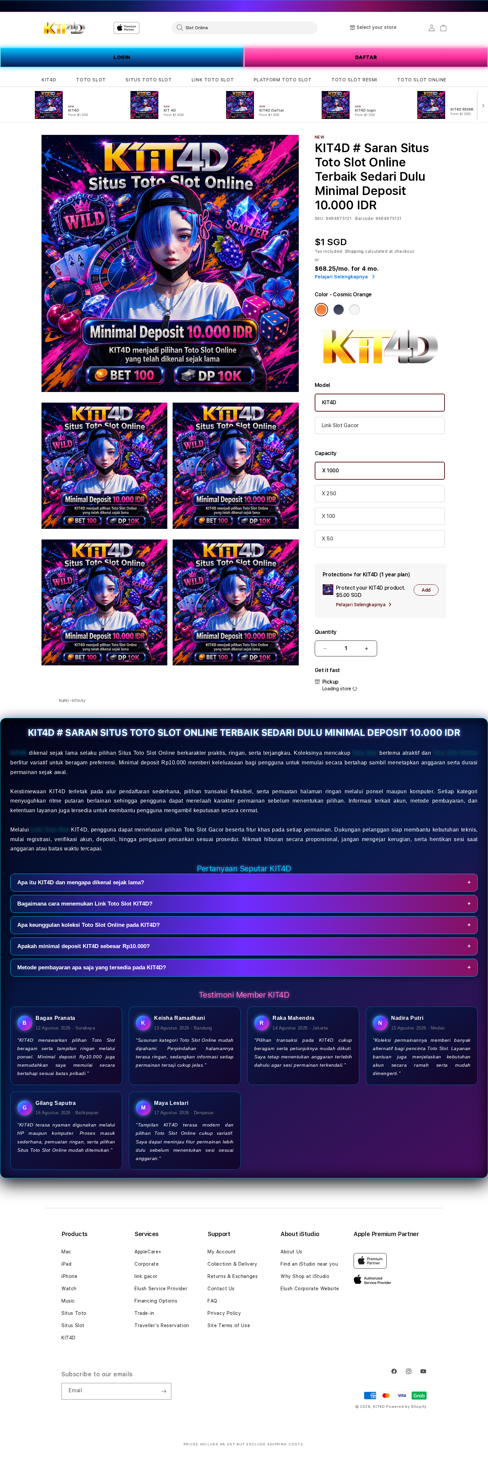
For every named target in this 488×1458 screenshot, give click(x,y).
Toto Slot (365, 753)
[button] (48, 80)
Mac (66, 1251)
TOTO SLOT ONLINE (422, 79)
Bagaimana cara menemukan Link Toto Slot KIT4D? (244, 904)
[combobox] (245, 28)
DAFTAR (366, 57)
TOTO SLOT (91, 79)
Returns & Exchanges (232, 1276)
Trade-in (144, 1313)
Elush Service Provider (160, 1288)
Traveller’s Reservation (161, 1325)
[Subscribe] (163, 1391)
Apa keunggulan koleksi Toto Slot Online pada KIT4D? (244, 925)
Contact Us (221, 1288)
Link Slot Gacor (340, 425)
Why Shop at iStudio (305, 1276)
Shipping (354, 251)
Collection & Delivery (232, 1264)
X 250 (329, 493)
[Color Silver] (354, 309)
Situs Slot (73, 1325)
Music (68, 1301)
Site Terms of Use (228, 1325)
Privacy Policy (224, 1313)
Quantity (326, 632)
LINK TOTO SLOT (213, 79)
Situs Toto (74, 1313)
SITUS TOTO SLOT (148, 79)
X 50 (327, 538)
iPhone (69, 1276)
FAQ (212, 1301)
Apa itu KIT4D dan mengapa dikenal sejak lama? (244, 882)
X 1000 (330, 470)
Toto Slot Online (455, 753)
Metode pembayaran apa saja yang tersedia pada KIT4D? (244, 967)
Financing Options (155, 1301)
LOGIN (122, 57)
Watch (69, 1288)
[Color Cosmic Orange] (321, 309)
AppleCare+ (148, 1251)
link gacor (146, 1276)
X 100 (328, 516)
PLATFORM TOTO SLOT (283, 79)
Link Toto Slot (50, 829)
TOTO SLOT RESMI (354, 79)
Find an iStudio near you (309, 1264)
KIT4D (48, 79)
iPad (66, 1264)
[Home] (64, 28)
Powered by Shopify (406, 1407)
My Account (221, 1251)
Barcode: (364, 218)
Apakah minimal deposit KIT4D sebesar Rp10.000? (244, 946)
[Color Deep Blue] (338, 309)
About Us (291, 1251)
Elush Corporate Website (310, 1288)
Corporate (146, 1264)
